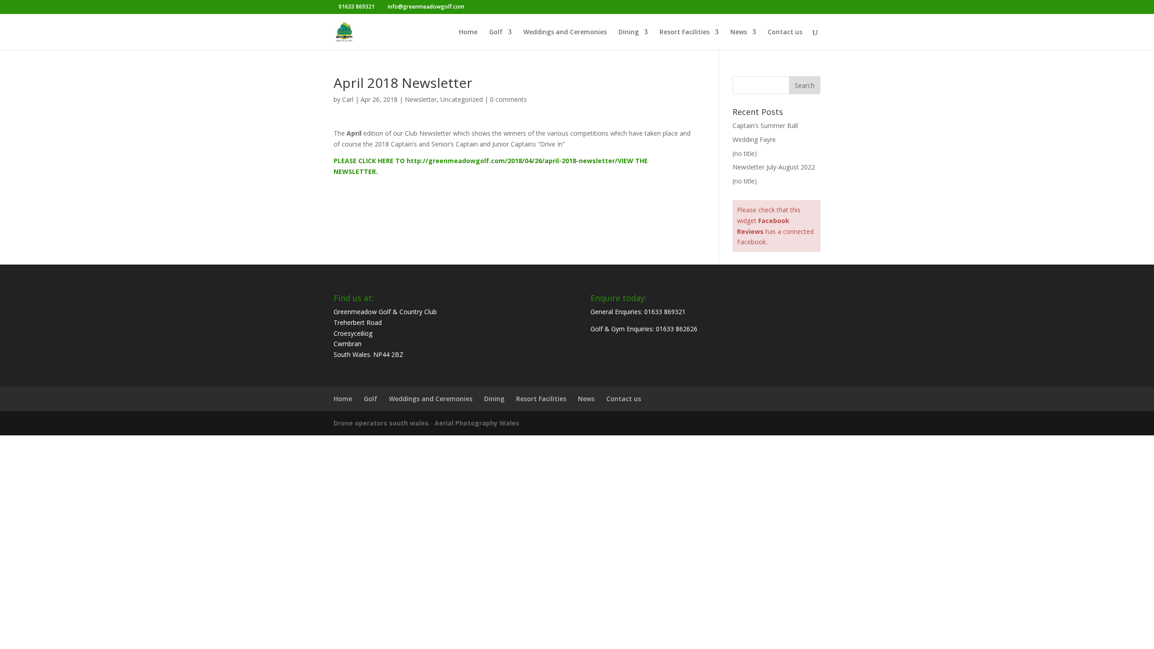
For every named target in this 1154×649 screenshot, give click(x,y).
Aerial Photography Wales (477, 423)
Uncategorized (461, 99)
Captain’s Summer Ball (765, 125)
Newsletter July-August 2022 (774, 167)
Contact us (785, 32)
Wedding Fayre (754, 139)
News (738, 32)
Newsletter (421, 99)
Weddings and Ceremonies (565, 32)
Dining (628, 32)
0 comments (508, 99)
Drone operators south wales (381, 423)
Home (468, 32)
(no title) (745, 153)
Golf (496, 32)
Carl (347, 99)
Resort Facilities (684, 32)
